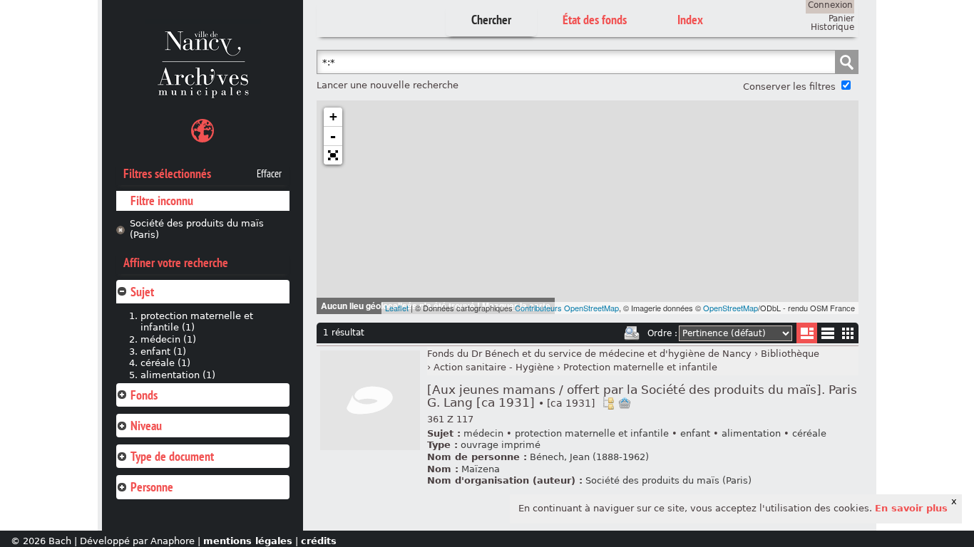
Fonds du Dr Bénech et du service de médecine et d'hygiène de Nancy (589, 353)
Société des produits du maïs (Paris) (197, 229)
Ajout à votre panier (624, 403)
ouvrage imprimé (500, 444)
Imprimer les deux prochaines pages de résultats (631, 333)
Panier (841, 19)
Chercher (491, 19)
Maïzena (480, 469)
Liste (806, 333)
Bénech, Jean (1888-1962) (589, 457)
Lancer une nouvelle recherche (387, 85)
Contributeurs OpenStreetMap (567, 307)
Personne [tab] (151, 487)
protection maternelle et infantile (592, 433)
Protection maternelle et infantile (640, 367)
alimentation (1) (177, 375)
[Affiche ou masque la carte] (202, 132)
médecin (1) (168, 339)
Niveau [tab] (146, 425)
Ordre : (662, 333)
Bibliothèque (790, 353)
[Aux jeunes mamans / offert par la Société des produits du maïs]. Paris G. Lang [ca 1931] (642, 396)
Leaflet (397, 307)
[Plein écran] (333, 155)
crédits (319, 541)
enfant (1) (163, 351)
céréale (809, 433)
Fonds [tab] (144, 395)
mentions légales (247, 541)
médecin (483, 433)
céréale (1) (165, 363)
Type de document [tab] (172, 456)
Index (690, 19)
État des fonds (595, 19)
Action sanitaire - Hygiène (494, 367)
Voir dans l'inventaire (608, 403)
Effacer (269, 173)
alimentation (751, 433)
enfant (695, 433)
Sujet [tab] (142, 291)
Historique (832, 27)
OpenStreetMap (730, 307)
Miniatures (848, 333)
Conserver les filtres (789, 86)
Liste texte (827, 335)
